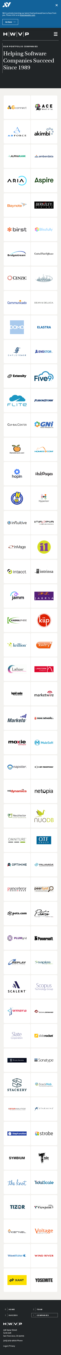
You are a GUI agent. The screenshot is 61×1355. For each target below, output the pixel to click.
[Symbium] (17, 1158)
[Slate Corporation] (17, 1035)
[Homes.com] (44, 449)
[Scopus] (44, 987)
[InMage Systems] (17, 547)
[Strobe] (44, 1133)
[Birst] (17, 229)
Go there (8, 21)
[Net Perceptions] (44, 767)
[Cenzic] (17, 278)
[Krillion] (17, 645)
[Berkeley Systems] (44, 205)
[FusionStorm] (44, 400)
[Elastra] (44, 327)
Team (40, 1309)
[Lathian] (17, 669)
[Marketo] (17, 718)
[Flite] (17, 400)
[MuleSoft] (44, 742)
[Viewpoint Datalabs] (44, 1207)
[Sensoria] (17, 1011)
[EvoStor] (44, 351)
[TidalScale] (44, 1182)
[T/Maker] (44, 1158)
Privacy (12, 1345)
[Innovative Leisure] (44, 547)
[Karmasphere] (17, 620)
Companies (43, 1315)
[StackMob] (44, 1084)
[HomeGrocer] (17, 449)
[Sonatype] (44, 1060)
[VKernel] (17, 1231)
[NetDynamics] (17, 791)
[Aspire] (44, 180)
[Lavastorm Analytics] (44, 669)
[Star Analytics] (17, 1109)
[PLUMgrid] (17, 938)
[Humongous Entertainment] (17, 498)
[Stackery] (17, 1084)
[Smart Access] (17, 1060)
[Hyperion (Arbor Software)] (44, 498)
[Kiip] (44, 620)
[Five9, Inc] (44, 376)
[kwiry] (44, 645)
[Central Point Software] (44, 254)
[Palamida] (44, 864)
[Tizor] (17, 1207)
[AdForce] (17, 131)
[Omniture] (17, 840)
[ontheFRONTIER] (44, 840)
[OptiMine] (17, 864)
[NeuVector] (17, 816)
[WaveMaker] (17, 1255)
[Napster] (17, 767)
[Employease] (17, 351)
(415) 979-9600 (10, 1340)
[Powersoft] (44, 938)
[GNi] (44, 425)
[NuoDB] (44, 816)
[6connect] (17, 107)
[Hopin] (17, 473)
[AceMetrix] (44, 107)
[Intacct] (17, 571)
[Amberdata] (44, 156)
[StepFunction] (17, 1133)
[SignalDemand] (44, 1011)
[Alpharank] (17, 156)
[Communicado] (17, 302)
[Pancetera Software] (17, 889)
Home (12, 1309)
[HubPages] (44, 473)
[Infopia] (44, 522)
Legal (5, 1345)
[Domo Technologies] (17, 327)
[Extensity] (17, 376)
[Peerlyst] (44, 889)
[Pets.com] (17, 913)
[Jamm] (17, 596)
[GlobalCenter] (17, 425)
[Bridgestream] (17, 254)
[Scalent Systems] (17, 987)
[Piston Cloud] (44, 913)
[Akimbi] (44, 131)
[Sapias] (44, 962)
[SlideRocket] (44, 1035)
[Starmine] (44, 1109)
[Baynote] (17, 205)
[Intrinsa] (44, 571)
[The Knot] (17, 1182)
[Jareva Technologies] (44, 596)
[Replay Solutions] (17, 962)
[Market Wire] (44, 693)
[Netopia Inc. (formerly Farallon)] (44, 791)
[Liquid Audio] (17, 693)
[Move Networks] (44, 718)
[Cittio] (44, 278)
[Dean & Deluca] (44, 302)
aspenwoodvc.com (27, 15)
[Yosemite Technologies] (44, 1280)
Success (13, 1315)
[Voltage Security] (44, 1231)
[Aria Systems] (17, 180)
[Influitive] (17, 522)
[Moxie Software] (17, 742)
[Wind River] (44, 1255)
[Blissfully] (44, 229)
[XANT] (17, 1280)
